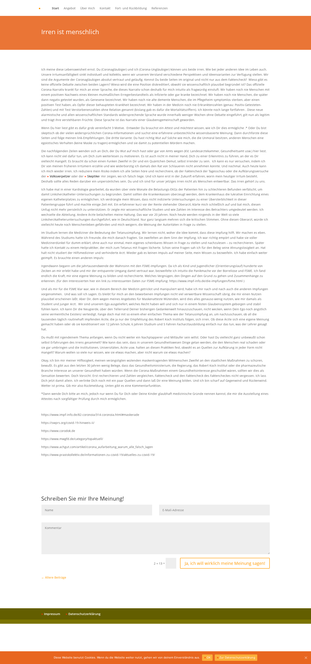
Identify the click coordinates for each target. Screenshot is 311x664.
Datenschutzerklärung (84, 614)
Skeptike (93, 176)
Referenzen (159, 8)
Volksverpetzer (60, 176)
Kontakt (105, 8)
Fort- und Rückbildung (131, 8)
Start (55, 8)
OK (209, 657)
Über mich (87, 8)
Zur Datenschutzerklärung (237, 657)
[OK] (306, 658)
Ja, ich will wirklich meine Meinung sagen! (225, 563)
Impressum (52, 614)
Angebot (70, 8)
